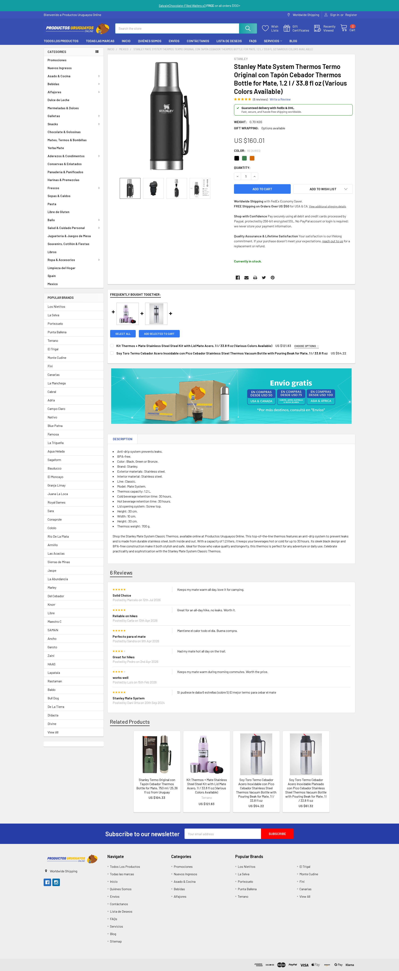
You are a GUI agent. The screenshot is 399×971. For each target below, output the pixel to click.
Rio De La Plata (58, 536)
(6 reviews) (260, 99)
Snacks (53, 124)
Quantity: (242, 167)
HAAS (51, 664)
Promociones (57, 60)
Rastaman (55, 681)
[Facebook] (237, 277)
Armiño (53, 545)
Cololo (52, 528)
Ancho (52, 638)
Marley (52, 587)
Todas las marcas (100, 41)
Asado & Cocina (59, 76)
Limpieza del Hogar (61, 268)
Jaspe (52, 570)
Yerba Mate (56, 148)
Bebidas (53, 84)
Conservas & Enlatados (65, 164)
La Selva (53, 315)
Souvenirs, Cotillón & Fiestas (68, 244)
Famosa (53, 434)
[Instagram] (56, 882)
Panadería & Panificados (65, 172)
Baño (51, 220)
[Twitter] (264, 277)
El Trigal (53, 349)
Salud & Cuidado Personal (66, 228)
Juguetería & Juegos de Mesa (69, 236)
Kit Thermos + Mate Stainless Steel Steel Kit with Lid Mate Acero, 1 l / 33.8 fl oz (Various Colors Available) (206, 786)
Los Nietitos (56, 306)
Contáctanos (198, 41)
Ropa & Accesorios (61, 260)
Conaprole (55, 519)
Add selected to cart (159, 333)
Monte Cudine (57, 357)
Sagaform (54, 460)
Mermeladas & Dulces (63, 108)
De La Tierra (56, 707)
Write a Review (280, 99)
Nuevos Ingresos (60, 68)
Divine (52, 724)
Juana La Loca (58, 494)
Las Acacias (56, 553)
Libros (52, 252)
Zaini (51, 655)
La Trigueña (56, 443)
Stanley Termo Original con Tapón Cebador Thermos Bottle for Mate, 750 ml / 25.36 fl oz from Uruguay (157, 786)
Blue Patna (55, 426)
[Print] (255, 277)
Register (351, 15)
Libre (51, 613)
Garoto (52, 647)
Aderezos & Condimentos (66, 156)
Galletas (54, 116)
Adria (51, 400)
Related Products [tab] (130, 721)
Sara (51, 511)
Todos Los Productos (61, 41)
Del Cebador (56, 596)
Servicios (271, 41)
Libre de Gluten (58, 212)
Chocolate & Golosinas (64, 132)
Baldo (51, 689)
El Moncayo (55, 477)
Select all (123, 333)
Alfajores (54, 92)
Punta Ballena (57, 332)
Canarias (54, 374)
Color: (247, 150)
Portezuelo (55, 323)
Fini (50, 366)
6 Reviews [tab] (121, 572)
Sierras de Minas (59, 562)
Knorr (51, 604)
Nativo (52, 417)
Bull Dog (53, 698)
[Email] (246, 277)
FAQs (252, 41)
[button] (72, 858)
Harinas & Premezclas (63, 180)
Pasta (52, 204)
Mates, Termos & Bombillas (67, 140)
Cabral (52, 392)
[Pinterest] (272, 277)
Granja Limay (56, 485)
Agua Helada (56, 451)
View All (53, 732)
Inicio (126, 41)
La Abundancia (58, 579)
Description (122, 439)
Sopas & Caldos (59, 196)
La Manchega (57, 383)
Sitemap (116, 941)
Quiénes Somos (149, 41)
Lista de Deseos (229, 41)
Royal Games (56, 502)
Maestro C (55, 621)
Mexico (53, 284)
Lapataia (54, 672)
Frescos (53, 188)
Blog (293, 41)
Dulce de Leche (58, 100)
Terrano (53, 340)
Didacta (53, 715)
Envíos (174, 41)
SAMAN (53, 630)
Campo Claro (56, 409)
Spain (52, 276)
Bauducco (55, 468)
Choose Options (305, 346)
